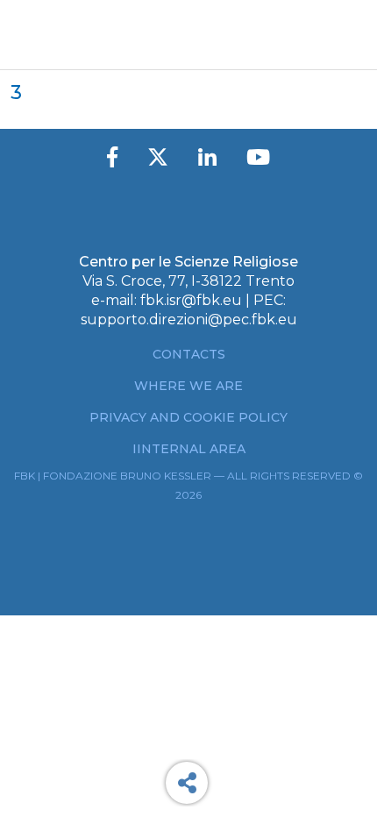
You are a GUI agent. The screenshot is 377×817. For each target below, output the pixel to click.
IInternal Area (188, 449)
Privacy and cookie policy (188, 417)
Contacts (189, 354)
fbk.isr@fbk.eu (191, 300)
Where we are (188, 386)
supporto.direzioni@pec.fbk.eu (189, 319)
